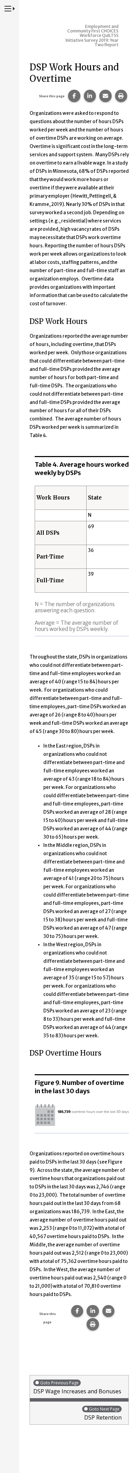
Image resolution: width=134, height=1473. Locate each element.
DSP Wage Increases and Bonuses (77, 1387)
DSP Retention (103, 1413)
